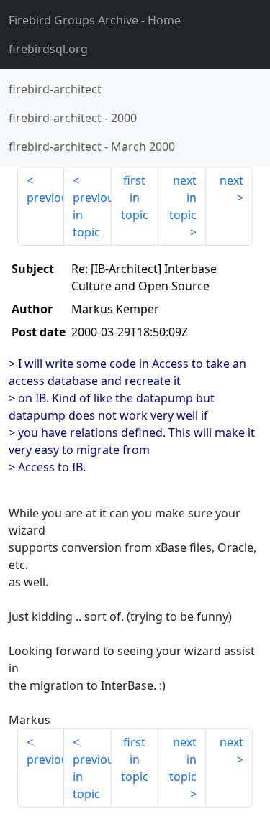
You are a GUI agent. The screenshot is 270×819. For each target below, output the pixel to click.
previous (45, 197)
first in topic (134, 197)
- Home (95, 20)
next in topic (183, 197)
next (231, 180)
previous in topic (92, 215)
